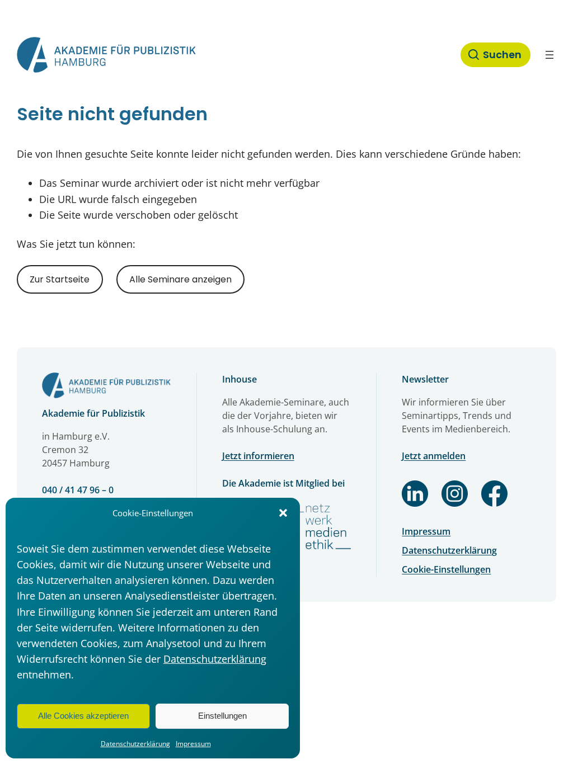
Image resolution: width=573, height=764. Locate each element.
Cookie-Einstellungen (446, 569)
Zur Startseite (60, 279)
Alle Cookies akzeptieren (83, 715)
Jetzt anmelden (434, 456)
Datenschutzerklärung (214, 659)
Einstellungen (222, 715)
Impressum (193, 743)
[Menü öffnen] (549, 55)
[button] (283, 512)
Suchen (502, 55)
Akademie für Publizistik (93, 413)
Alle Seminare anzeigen (180, 279)
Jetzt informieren (258, 456)
